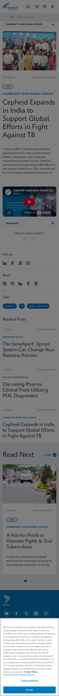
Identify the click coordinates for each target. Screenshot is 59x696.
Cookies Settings (29, 681)
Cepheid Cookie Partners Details (19, 675)
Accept (29, 690)
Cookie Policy (31, 672)
